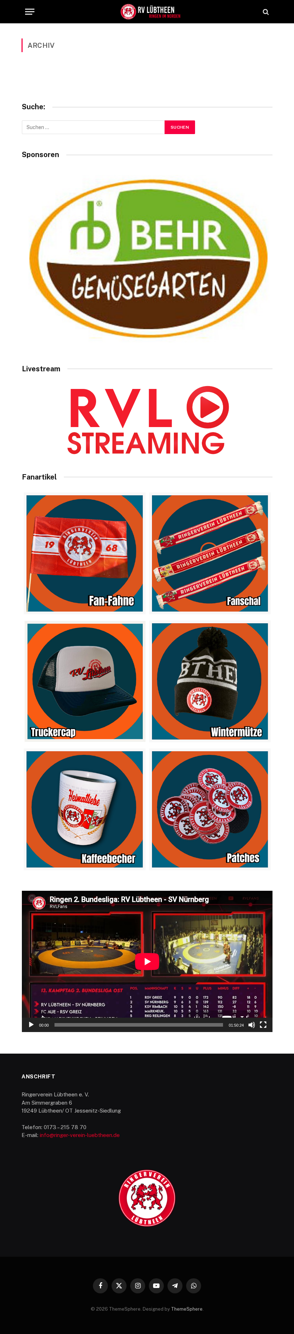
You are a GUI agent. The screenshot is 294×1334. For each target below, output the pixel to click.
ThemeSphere (187, 1309)
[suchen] (265, 12)
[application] (147, 961)
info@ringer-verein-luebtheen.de (80, 1135)
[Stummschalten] (251, 1024)
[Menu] (29, 12)
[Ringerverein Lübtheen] (150, 11)
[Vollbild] (263, 1024)
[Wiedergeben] (31, 1024)
